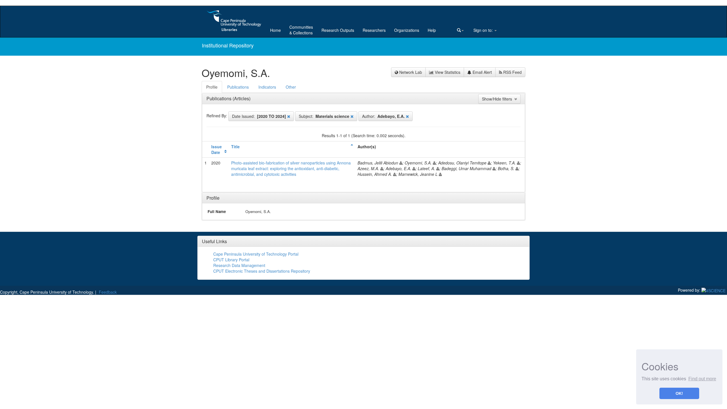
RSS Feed (512, 72)
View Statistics (447, 72)
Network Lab (410, 72)
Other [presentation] (291, 87)
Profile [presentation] (212, 87)
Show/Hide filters (498, 99)
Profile (213, 198)
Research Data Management (239, 265)
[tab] (212, 87)
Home (275, 30)
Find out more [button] (702, 378)
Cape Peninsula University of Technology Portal (255, 254)
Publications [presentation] (238, 87)
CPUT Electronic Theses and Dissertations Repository (261, 271)
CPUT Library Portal (231, 259)
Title (235, 146)
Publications (219, 98)
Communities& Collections (301, 30)
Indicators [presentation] (267, 87)
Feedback (108, 292)
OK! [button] (679, 393)
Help (432, 30)
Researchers (374, 30)
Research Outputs (337, 30)
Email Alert (481, 72)
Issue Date (216, 149)
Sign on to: (483, 30)
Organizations (406, 30)
